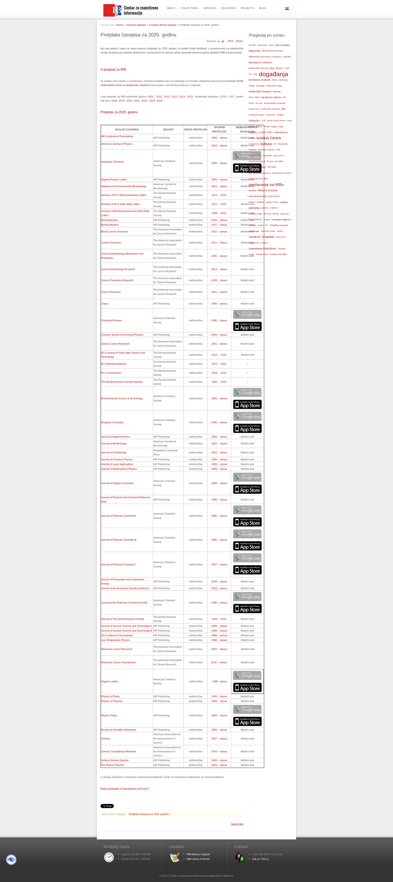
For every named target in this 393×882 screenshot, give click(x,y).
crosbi (286, 68)
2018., (114, 100)
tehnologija (254, 231)
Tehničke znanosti (279, 225)
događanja (273, 74)
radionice (274, 208)
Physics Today (109, 715)
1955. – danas (219, 452)
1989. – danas (219, 464)
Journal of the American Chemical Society (124, 602)
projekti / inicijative (256, 202)
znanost (268, 237)
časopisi (281, 248)
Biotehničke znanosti (258, 68)
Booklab (279, 68)
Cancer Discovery (111, 242)
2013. (175, 96)
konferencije (254, 144)
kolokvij (252, 138)
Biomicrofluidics (110, 224)
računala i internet (271, 214)
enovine (277, 91)
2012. (167, 96)
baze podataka (282, 45)
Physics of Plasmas (112, 701)
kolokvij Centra (269, 138)
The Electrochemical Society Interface (122, 381)
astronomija (262, 45)
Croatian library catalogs (162, 25)
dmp (255, 74)
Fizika (251, 103)
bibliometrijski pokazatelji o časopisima (265, 57)
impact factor (254, 109)
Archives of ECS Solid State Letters (120, 204)
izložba (280, 115)
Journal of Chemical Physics (117, 459)
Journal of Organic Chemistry (117, 483)
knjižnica (253, 132)
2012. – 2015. (219, 195)
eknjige (252, 86)
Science (105, 738)
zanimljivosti (255, 237)
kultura (266, 144)
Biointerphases (109, 220)
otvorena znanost (257, 161)
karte (289, 121)
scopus (267, 220)
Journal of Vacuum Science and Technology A (126, 626)
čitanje (251, 254)
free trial (258, 103)
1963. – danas (219, 765)
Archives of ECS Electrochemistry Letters (123, 195)
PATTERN (272, 167)
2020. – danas (219, 231)
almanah (252, 45)
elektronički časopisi (260, 91)
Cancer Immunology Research (118, 269)
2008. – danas (219, 280)
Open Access (255, 155)
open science (279, 156)
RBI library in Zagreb (198, 854)
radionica (265, 208)
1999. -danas (219, 681)
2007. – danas (219, 224)
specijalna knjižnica (281, 219)
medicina (252, 150)
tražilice (280, 231)
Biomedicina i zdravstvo (260, 62)
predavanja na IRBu (266, 184)
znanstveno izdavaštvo (262, 248)
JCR (263, 121)
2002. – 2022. (219, 363)
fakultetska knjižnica (271, 97)
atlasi (271, 45)
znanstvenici (280, 237)
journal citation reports (276, 121)
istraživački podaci (256, 115)
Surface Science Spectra (115, 760)
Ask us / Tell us (260, 859)
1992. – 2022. (219, 381)
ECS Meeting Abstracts (113, 363)
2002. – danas (219, 649)
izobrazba (254, 120)
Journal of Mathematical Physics (119, 469)
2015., (190, 96)
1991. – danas (219, 256)
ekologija (260, 86)
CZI (250, 74)
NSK (278, 150)
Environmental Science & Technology (122, 398)
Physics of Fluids (110, 696)
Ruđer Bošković (255, 220)
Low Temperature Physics (115, 640)
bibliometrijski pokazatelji (272, 51)
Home (119, 25)
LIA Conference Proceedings (117, 635)
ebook (274, 80)
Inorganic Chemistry (112, 422)
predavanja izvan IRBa (258, 179)
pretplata (252, 190)
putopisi (284, 202)
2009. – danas (219, 581)
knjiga (274, 126)
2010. (151, 96)
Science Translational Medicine (118, 751)
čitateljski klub (262, 254)
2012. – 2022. (219, 354)
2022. (145, 100)
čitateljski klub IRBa (278, 254)
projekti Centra (272, 202)
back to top (237, 824)
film (284, 97)
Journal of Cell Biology (113, 452)
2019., (122, 100)
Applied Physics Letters (114, 179)
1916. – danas (219, 443)
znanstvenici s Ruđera (258, 243)
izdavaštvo (270, 115)
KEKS (259, 126)
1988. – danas (219, 635)
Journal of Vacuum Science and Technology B (126, 630)
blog (272, 68)
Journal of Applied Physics (115, 436)
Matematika (283, 144)
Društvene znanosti (259, 79)
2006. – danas (219, 220)
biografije (287, 57)
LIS (275, 144)
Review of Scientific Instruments (118, 729)
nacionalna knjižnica (266, 150)
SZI (266, 225)
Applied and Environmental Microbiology (123, 186)
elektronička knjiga (274, 86)
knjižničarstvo (281, 132)
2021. (137, 100)
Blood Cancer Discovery (114, 231)
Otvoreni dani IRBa (275, 161)
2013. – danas (219, 269)
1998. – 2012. (219, 213)
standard (252, 225)
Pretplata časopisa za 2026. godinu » (149, 814)
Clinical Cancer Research (115, 343)
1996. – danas (219, 320)
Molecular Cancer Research (116, 649)
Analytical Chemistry (112, 161)
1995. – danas (219, 163)
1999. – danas (219, 137)
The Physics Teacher (112, 765)
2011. (159, 96)
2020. (129, 100)
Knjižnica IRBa (266, 132)
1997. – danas (219, 738)
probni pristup (274, 196)
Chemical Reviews (111, 320)
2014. (183, 96)
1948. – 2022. (219, 619)
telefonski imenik (268, 231)
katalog (252, 127)
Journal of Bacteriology (114, 443)
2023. (152, 100)
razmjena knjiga (255, 214)
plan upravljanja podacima (260, 173)
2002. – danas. (219, 662)
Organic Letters (109, 681)
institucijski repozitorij (271, 109)
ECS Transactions (111, 372)
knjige (280, 127)
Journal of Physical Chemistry (118, 515)
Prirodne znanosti (267, 190)
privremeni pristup (258, 196)
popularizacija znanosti (281, 173)
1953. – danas (219, 186)
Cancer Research (111, 292)
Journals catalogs (136, 25)
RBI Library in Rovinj (198, 859)
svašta (260, 225)
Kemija (267, 127)
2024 (160, 100)
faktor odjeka (254, 97)
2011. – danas (219, 242)
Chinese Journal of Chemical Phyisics (122, 334)
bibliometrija (254, 51)
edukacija (283, 80)
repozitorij (284, 214)
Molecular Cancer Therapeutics (118, 662)
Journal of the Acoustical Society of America (125, 588)
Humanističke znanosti (274, 103)
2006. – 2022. (219, 372)
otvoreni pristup (257, 167)
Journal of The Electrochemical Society (122, 619)
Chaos (104, 303)
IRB (283, 109)
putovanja (254, 207)
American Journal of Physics (117, 144)
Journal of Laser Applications (117, 464)
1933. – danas (219, 145)
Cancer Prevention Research (117, 280)
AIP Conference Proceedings (117, 136)
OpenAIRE (267, 156)
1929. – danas (219, 588)
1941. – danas (219, 292)
